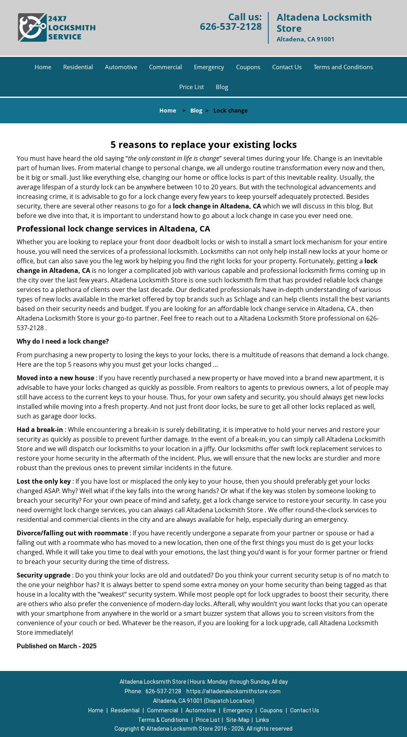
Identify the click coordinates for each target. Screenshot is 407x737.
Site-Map (238, 720)
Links (262, 720)
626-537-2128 (231, 26)
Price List (191, 87)
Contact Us (287, 67)
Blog (222, 87)
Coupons (248, 67)
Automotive (121, 67)
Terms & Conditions (163, 720)
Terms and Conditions (343, 67)
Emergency (209, 67)
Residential (78, 67)
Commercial (165, 67)
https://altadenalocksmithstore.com (233, 691)
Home (43, 67)
